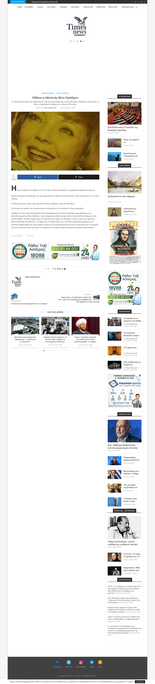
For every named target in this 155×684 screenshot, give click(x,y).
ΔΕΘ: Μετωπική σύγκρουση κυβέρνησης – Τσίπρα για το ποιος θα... (25, 339)
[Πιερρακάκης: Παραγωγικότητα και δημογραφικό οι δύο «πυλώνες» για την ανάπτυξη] (114, 460)
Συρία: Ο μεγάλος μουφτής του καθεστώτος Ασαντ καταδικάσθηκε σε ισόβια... (85, 339)
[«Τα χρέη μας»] (114, 350)
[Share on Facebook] (53, 269)
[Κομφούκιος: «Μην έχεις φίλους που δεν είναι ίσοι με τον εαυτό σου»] (114, 570)
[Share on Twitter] (55, 269)
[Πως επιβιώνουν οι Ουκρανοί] (114, 365)
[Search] (136, 7)
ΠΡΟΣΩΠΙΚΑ (75, 7)
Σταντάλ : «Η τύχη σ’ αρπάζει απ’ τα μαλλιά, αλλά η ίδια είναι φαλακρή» (132, 558)
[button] (28, 2)
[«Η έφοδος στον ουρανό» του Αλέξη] (114, 321)
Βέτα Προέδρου (18, 236)
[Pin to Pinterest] (57, 269)
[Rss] (144, 2)
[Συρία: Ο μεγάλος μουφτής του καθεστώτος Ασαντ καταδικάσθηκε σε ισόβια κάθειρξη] (86, 326)
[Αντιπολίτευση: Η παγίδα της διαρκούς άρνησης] (124, 113)
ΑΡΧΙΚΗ (19, 7)
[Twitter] (135, 2)
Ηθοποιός (30, 236)
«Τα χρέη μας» (130, 347)
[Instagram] (138, 2)
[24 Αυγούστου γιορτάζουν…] (114, 211)
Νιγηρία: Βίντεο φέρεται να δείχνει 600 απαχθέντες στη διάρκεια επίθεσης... (55, 339)
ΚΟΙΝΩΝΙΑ (63, 7)
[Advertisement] (77, 69)
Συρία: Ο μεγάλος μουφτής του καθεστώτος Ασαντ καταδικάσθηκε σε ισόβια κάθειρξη (124, 618)
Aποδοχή (140, 682)
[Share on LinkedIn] (60, 269)
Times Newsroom (50, 108)
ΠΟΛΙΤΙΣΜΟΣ (51, 7)
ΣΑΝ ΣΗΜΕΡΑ (29, 7)
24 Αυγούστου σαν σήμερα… (122, 196)
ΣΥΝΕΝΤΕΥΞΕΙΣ (101, 7)
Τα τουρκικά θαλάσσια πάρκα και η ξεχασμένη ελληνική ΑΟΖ (131, 337)
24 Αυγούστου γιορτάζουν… (130, 209)
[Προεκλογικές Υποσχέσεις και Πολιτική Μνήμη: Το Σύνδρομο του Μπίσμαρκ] (114, 156)
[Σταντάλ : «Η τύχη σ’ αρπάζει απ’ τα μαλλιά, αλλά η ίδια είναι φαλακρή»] (114, 557)
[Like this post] (50, 269)
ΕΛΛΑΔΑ (40, 7)
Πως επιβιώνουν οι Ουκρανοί (132, 363)
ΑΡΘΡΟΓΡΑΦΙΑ (88, 7)
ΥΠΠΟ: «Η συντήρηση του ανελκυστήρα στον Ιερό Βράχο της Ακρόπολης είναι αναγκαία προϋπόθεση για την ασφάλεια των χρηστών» (124, 589)
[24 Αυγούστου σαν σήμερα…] (124, 182)
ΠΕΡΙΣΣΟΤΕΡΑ (112, 7)
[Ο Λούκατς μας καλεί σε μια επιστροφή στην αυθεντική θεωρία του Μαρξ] (114, 501)
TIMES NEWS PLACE (128, 7)
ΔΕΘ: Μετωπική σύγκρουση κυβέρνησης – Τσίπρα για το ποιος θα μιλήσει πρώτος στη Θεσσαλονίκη (124, 600)
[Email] (141, 2)
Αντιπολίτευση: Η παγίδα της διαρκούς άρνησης (123, 128)
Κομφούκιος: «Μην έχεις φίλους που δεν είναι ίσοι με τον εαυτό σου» (132, 571)
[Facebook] (132, 2)
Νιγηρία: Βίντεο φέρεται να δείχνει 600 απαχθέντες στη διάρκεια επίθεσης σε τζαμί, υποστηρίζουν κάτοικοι (124, 609)
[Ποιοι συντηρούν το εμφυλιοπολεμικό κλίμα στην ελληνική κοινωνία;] (114, 142)
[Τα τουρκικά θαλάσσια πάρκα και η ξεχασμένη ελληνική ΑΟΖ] (114, 336)
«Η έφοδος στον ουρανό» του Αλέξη (132, 319)
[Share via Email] (64, 269)
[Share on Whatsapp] (62, 269)
